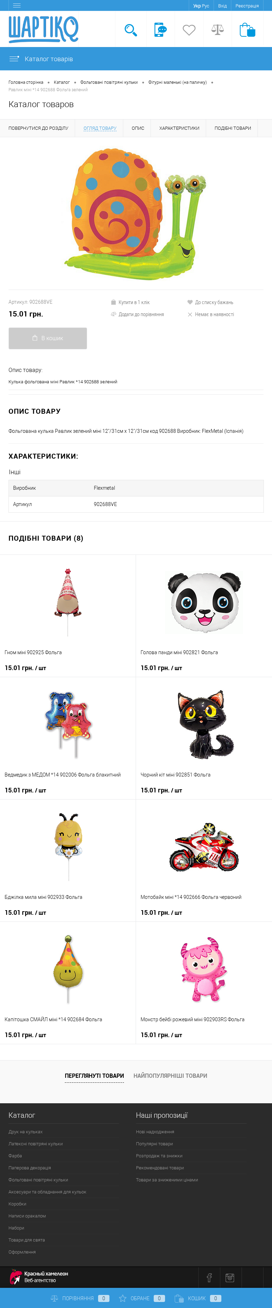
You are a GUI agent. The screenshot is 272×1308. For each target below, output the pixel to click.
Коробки (17, 1204)
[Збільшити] (136, 213)
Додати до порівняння (141, 314)
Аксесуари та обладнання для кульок (47, 1191)
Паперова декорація (29, 1167)
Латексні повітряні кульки (35, 1143)
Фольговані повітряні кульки (38, 1179)
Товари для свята (26, 1240)
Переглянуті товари (94, 1076)
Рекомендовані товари (160, 1167)
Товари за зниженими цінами (167, 1179)
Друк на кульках (25, 1131)
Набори (16, 1228)
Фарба (15, 1155)
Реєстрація (247, 5)
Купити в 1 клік (134, 302)
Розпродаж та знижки (159, 1155)
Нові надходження (155, 1131)
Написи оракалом (27, 1216)
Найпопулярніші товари (170, 1076)
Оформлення (22, 1252)
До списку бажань (214, 302)
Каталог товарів (48, 59)
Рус (205, 5)
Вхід (222, 5)
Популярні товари (154, 1143)
